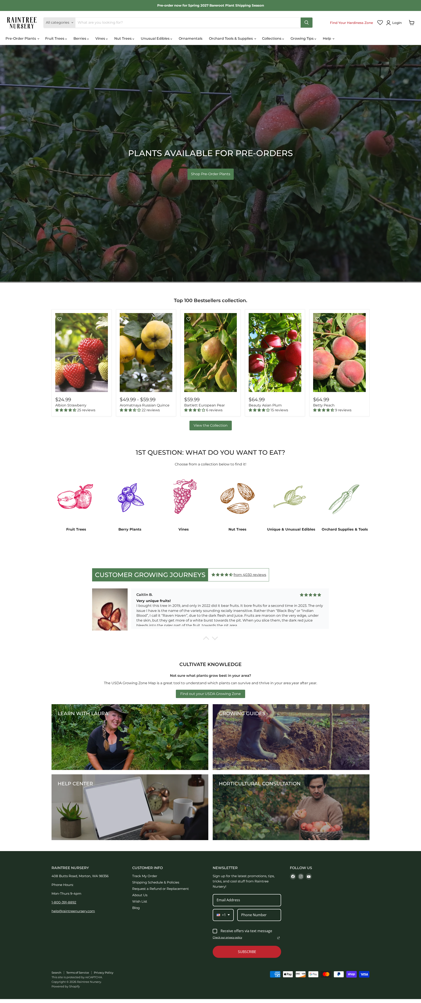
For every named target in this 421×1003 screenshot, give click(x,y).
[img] (222, 574)
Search (56, 972)
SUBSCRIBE (247, 951)
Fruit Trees (55, 38)
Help (327, 38)
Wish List (139, 901)
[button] (394, 22)
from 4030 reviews (250, 575)
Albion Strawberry (70, 405)
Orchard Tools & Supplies (231, 38)
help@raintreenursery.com (73, 911)
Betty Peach (324, 405)
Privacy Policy (103, 972)
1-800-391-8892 (64, 902)
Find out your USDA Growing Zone (210, 694)
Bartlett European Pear (204, 405)
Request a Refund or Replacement (160, 889)
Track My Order (144, 876)
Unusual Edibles (155, 38)
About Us (139, 895)
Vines (100, 38)
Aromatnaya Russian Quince (144, 405)
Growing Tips (302, 38)
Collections (272, 38)
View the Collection (211, 425)
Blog (136, 908)
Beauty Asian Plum (265, 405)
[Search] (306, 23)
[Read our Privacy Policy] (278, 938)
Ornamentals (190, 38)
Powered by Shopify (66, 986)
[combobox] (223, 915)
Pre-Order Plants (21, 38)
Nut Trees (123, 38)
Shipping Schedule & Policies (155, 882)
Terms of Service (77, 972)
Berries (80, 38)
